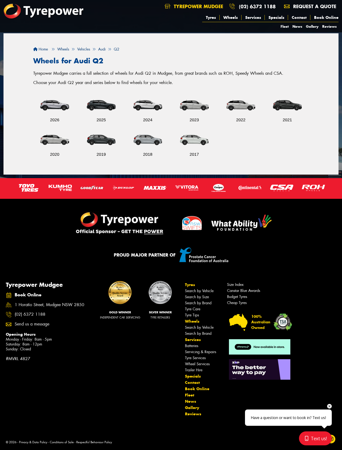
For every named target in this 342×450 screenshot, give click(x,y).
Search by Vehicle (199, 290)
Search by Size (197, 296)
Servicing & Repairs (200, 351)
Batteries (191, 345)
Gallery (312, 26)
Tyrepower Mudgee (197, 6)
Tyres (211, 17)
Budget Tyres (237, 296)
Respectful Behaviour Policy (94, 442)
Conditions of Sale (62, 442)
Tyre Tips (192, 315)
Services (253, 17)
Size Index (235, 284)
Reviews (329, 26)
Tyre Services (195, 357)
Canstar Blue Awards (243, 290)
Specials (276, 17)
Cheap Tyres (237, 302)
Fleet (285, 26)
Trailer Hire (193, 370)
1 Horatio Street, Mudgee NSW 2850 (49, 305)
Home (42, 49)
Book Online (326, 17)
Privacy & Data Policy (33, 442)
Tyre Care (192, 309)
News (297, 26)
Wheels (230, 17)
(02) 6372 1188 (257, 6)
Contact (299, 17)
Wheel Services (197, 364)
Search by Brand (198, 303)
